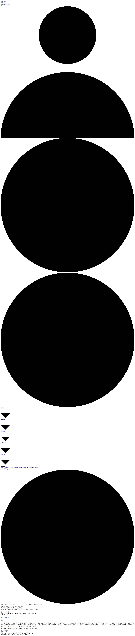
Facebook (3, 469)
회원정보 (37, 467)
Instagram (7, 469)
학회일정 (32, 467)
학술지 (16, 467)
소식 (13, 467)
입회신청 (27, 467)
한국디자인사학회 (5, 467)
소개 (11, 467)
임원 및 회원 (22, 467)
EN (1, 408)
